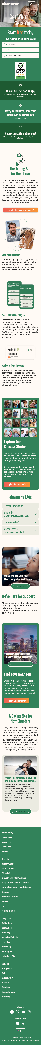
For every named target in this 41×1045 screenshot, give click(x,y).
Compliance (6, 891)
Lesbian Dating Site (8, 956)
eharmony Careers (8, 863)
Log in (30, 3)
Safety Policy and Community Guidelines (15, 882)
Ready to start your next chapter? (20, 210)
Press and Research (8, 910)
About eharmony (7, 832)
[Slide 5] (26, 664)
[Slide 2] (20, 586)
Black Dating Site (7, 927)
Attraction (5, 982)
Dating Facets (6, 918)
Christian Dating (7, 923)
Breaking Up (6, 996)
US (20, 1031)
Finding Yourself (7, 968)
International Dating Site (10, 937)
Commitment (6, 987)
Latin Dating (6, 941)
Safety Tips (5, 859)
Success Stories (7, 846)
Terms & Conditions (8, 868)
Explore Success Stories (17, 484)
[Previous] (13, 586)
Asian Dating (6, 932)
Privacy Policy (6, 873)
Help (3, 906)
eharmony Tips (7, 837)
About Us (5, 851)
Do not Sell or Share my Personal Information (17, 887)
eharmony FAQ (6, 841)
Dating (4, 973)
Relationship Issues (8, 991)
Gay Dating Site (7, 951)
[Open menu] (38, 3)
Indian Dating (6, 946)
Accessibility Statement (10, 896)
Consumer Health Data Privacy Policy (14, 877)
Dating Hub (5, 963)
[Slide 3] (23, 586)
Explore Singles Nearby (17, 701)
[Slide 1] (17, 586)
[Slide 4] (23, 664)
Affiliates (5, 901)
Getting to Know (7, 977)
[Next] (27, 586)
